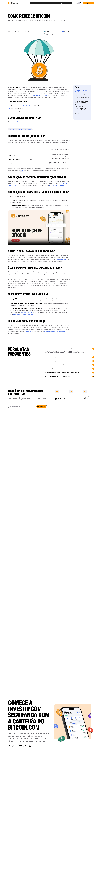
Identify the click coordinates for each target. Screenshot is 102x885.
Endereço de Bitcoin (15, 121)
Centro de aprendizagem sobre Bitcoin (39, 95)
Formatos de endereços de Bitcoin (81, 94)
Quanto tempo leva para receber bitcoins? (80, 105)
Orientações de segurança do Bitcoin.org (25, 314)
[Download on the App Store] (12, 745)
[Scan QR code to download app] (30, 745)
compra (46, 331)
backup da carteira (26, 312)
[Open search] (80, 3)
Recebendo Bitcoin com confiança (80, 116)
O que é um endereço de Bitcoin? (81, 91)
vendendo (52, 331)
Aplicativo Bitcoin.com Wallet (23, 105)
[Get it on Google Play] (23, 745)
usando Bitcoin (61, 331)
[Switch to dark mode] (77, 3)
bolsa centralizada (61, 259)
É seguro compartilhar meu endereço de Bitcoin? (81, 109)
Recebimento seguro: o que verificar (81, 112)
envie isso (29, 331)
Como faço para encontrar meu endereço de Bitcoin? (82, 98)
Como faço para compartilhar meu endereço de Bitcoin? (82, 102)
